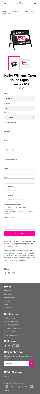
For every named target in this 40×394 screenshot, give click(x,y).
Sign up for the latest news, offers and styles (18, 357)
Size (5, 94)
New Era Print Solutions (16, 383)
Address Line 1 (9, 186)
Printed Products (10, 297)
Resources (8, 301)
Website (6, 177)
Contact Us (8, 307)
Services (7, 294)
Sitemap (7, 376)
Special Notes (9, 218)
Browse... (9, 208)
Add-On (6, 113)
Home (4, 11)
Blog (6, 304)
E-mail (6, 168)
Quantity (7, 103)
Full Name (7, 132)
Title (5, 141)
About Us (7, 290)
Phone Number (9, 150)
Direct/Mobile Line (10, 159)
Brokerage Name (10, 122)
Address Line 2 (9, 196)
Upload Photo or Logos (12, 205)
